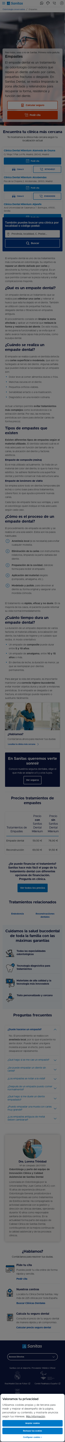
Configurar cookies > (32, 1437)
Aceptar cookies (32, 1423)
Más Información (35, 1416)
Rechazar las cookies (32, 1431)
